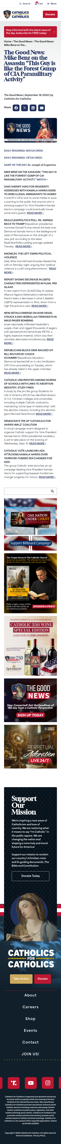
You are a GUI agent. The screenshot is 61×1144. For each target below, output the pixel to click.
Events (30, 1031)
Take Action (21, 979)
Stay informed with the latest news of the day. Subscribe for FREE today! (28, 32)
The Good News (22, 41)
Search (54, 493)
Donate (50, 14)
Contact (30, 1042)
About (30, 995)
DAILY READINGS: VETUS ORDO (23, 158)
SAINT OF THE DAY (15, 165)
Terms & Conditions (24, 1136)
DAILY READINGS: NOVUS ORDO (23, 151)
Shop (30, 1019)
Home (7, 41)
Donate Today (30, 876)
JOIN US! (30, 1054)
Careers (31, 1007)
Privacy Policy (39, 1136)
